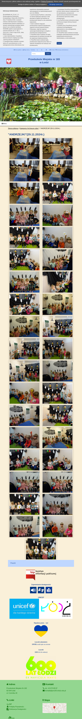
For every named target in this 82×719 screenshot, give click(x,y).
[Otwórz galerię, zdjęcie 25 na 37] (24, 415)
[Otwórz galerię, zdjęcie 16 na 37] (57, 304)
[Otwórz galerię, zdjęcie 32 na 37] (57, 482)
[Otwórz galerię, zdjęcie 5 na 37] (24, 193)
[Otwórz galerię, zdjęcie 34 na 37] (57, 504)
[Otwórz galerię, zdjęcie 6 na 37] (57, 193)
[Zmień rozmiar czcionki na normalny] (37, 50)
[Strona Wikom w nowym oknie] (11, 718)
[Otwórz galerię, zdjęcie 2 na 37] (57, 148)
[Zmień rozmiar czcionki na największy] (46, 50)
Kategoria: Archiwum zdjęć (29, 128)
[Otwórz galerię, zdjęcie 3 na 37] (24, 170)
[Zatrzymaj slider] (41, 119)
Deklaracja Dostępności (17, 709)
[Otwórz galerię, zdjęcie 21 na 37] (24, 371)
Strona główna (18, 49)
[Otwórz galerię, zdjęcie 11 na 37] (24, 259)
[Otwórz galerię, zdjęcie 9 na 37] (24, 237)
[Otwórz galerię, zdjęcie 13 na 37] (24, 282)
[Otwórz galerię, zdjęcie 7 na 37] (24, 215)
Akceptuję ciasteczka (55, 4)
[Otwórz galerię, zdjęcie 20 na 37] (57, 348)
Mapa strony (27, 49)
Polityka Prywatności (16, 707)
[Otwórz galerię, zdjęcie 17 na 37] (24, 326)
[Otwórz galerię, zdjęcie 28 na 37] (57, 437)
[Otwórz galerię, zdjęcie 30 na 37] (57, 459)
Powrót (13, 563)
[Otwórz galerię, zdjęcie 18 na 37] (57, 326)
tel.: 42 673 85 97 (51, 688)
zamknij (59, 43)
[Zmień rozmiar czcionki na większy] (41, 50)
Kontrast (52, 49)
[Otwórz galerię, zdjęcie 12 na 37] (57, 259)
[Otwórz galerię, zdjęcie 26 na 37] (57, 415)
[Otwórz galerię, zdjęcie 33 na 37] (24, 504)
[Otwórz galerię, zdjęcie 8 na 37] (57, 215)
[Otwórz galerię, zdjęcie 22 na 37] (57, 371)
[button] (2, 94)
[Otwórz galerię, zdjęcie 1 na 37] (24, 148)
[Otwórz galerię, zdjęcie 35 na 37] (24, 526)
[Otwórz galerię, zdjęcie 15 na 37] (24, 304)
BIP (10, 704)
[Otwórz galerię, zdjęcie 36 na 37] (57, 526)
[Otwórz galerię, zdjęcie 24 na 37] (57, 393)
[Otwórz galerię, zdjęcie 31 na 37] (24, 482)
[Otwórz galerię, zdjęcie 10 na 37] (57, 237)
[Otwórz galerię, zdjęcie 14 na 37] (57, 282)
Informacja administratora (62, 49)
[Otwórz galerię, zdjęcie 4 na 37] (57, 170)
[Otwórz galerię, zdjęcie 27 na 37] (24, 437)
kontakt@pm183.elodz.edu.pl (55, 691)
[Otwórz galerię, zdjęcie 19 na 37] (24, 348)
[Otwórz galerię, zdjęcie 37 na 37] (41, 548)
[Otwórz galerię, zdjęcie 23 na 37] (24, 393)
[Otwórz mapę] (54, 708)
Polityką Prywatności (47, 1)
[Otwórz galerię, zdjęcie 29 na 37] (24, 459)
